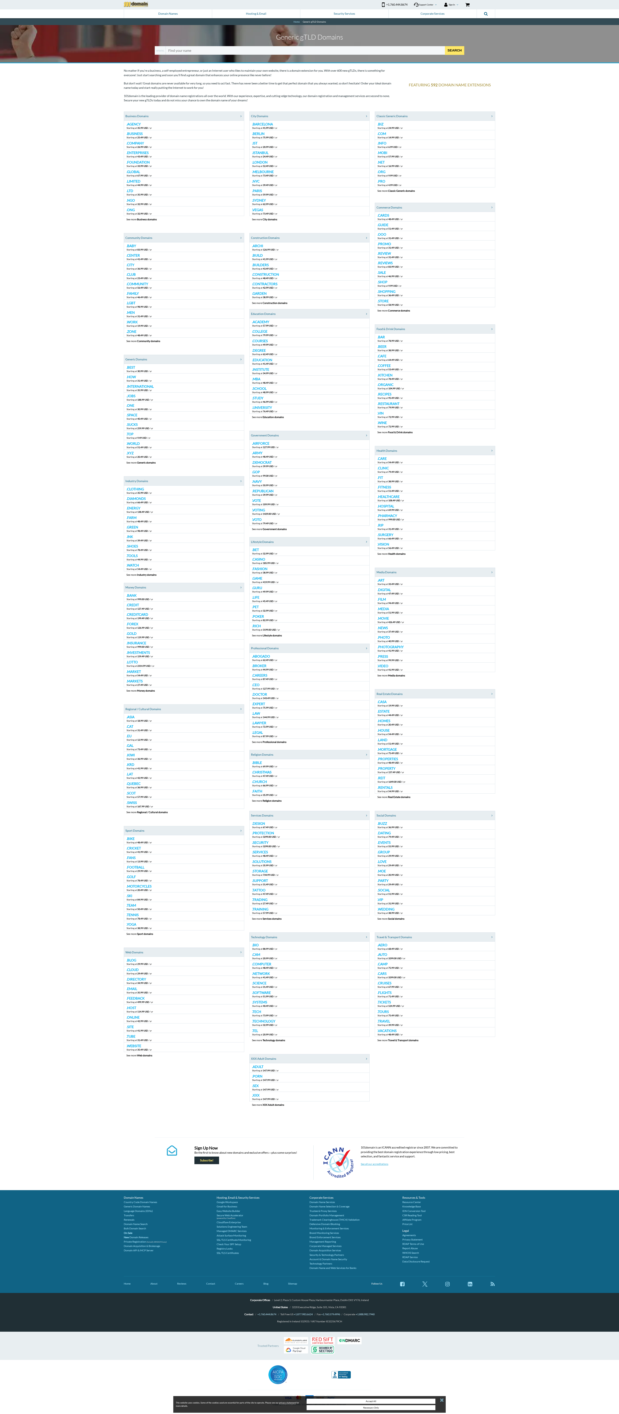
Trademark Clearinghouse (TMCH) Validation (335, 1219)
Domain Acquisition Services (325, 1250)
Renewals (129, 1219)
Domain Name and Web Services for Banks (333, 1267)
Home (127, 1283)
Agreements (409, 1235)
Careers (239, 1283)
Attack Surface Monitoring (231, 1235)
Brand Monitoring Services (324, 1232)
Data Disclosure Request (416, 1261)
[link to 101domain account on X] (424, 1285)
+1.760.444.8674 (266, 1314)
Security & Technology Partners (327, 1254)
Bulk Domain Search (135, 1228)
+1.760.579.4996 (330, 1314)
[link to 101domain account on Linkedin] (470, 1285)
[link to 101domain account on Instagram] (447, 1285)
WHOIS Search (410, 1252)
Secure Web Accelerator (230, 1215)
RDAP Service (410, 1257)
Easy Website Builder (228, 1210)
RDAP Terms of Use (413, 1243)
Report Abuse (410, 1248)
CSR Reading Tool (412, 1215)
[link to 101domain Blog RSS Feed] (492, 1285)
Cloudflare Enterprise (229, 1222)
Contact (210, 1283)
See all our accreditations (374, 1163)
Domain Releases (136, 1237)
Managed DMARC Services (232, 1230)
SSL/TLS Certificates (228, 1252)
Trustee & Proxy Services (323, 1210)
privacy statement (287, 1402)
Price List (407, 1223)
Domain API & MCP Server (138, 1250)
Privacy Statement (412, 1239)
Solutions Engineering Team (232, 1226)
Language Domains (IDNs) (138, 1210)
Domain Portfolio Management (327, 1215)
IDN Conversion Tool (414, 1210)
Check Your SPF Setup (229, 1244)
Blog (265, 1283)
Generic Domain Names (137, 1206)
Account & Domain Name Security (328, 1259)
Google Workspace (227, 1202)
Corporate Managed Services (326, 1245)
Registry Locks (225, 1248)
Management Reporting (323, 1241)
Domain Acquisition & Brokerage (142, 1245)
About (153, 1283)
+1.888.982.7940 (365, 1314)
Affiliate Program (411, 1219)
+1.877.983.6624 (303, 1314)
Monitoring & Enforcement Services (329, 1228)
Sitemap (292, 1283)
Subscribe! (206, 1160)
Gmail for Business (227, 1206)
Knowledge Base (411, 1206)
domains (147, 219)
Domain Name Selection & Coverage (329, 1206)
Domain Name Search (136, 1223)
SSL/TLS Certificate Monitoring (234, 1239)
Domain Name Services (322, 1202)
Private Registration (135, 1241)
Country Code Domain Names (140, 1202)
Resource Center (411, 1202)
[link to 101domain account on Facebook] (402, 1285)
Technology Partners (321, 1263)
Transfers (129, 1215)
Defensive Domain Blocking (325, 1223)
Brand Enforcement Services (325, 1237)
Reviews (181, 1283)
